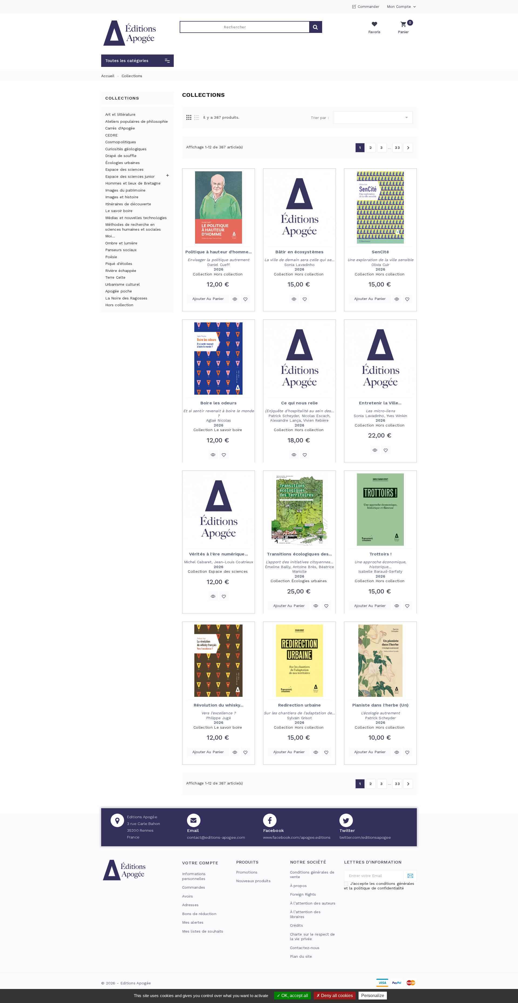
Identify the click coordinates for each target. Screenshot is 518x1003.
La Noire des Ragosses (126, 298)
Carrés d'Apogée (120, 128)
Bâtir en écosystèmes (299, 251)
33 (397, 147)
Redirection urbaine (299, 705)
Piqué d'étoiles (118, 263)
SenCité (380, 251)
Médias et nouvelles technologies (136, 218)
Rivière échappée (121, 270)
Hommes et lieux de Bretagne (133, 183)
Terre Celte (115, 277)
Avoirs (187, 896)
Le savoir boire (119, 211)
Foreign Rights (303, 894)
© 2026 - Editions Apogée (126, 983)
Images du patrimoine (125, 190)
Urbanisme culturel (122, 284)
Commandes (193, 887)
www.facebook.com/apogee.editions (296, 837)
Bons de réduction (199, 914)
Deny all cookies (336, 995)
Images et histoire (121, 197)
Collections (122, 98)
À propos (298, 885)
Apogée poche (118, 291)
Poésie (111, 257)
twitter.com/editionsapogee (365, 837)
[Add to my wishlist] (245, 298)
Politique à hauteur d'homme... (218, 251)
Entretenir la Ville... (380, 402)
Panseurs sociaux (121, 250)
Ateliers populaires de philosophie (136, 121)
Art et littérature (120, 114)
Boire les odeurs (218, 402)
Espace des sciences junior (130, 176)
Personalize (372, 995)
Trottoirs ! (380, 554)
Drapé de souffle (121, 155)
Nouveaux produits (253, 881)
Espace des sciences (124, 169)
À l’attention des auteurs (313, 903)
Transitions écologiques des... (299, 554)
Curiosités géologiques (125, 149)
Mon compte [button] (402, 6)
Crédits (296, 925)
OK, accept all (294, 995)
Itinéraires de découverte (128, 204)
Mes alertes (192, 922)
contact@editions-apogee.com (216, 837)
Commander (368, 7)
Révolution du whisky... (218, 705)
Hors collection (119, 305)
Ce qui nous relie (299, 402)
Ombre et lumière (121, 243)
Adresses (190, 905)
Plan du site (301, 956)
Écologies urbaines (122, 163)
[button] (137, 60)
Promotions (246, 872)
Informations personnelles (194, 876)
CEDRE (111, 135)
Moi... (110, 236)
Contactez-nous (304, 948)
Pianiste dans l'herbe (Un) (380, 705)
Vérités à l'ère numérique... (218, 554)
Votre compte (200, 862)
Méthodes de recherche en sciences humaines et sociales (133, 226)
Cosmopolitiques (120, 142)
